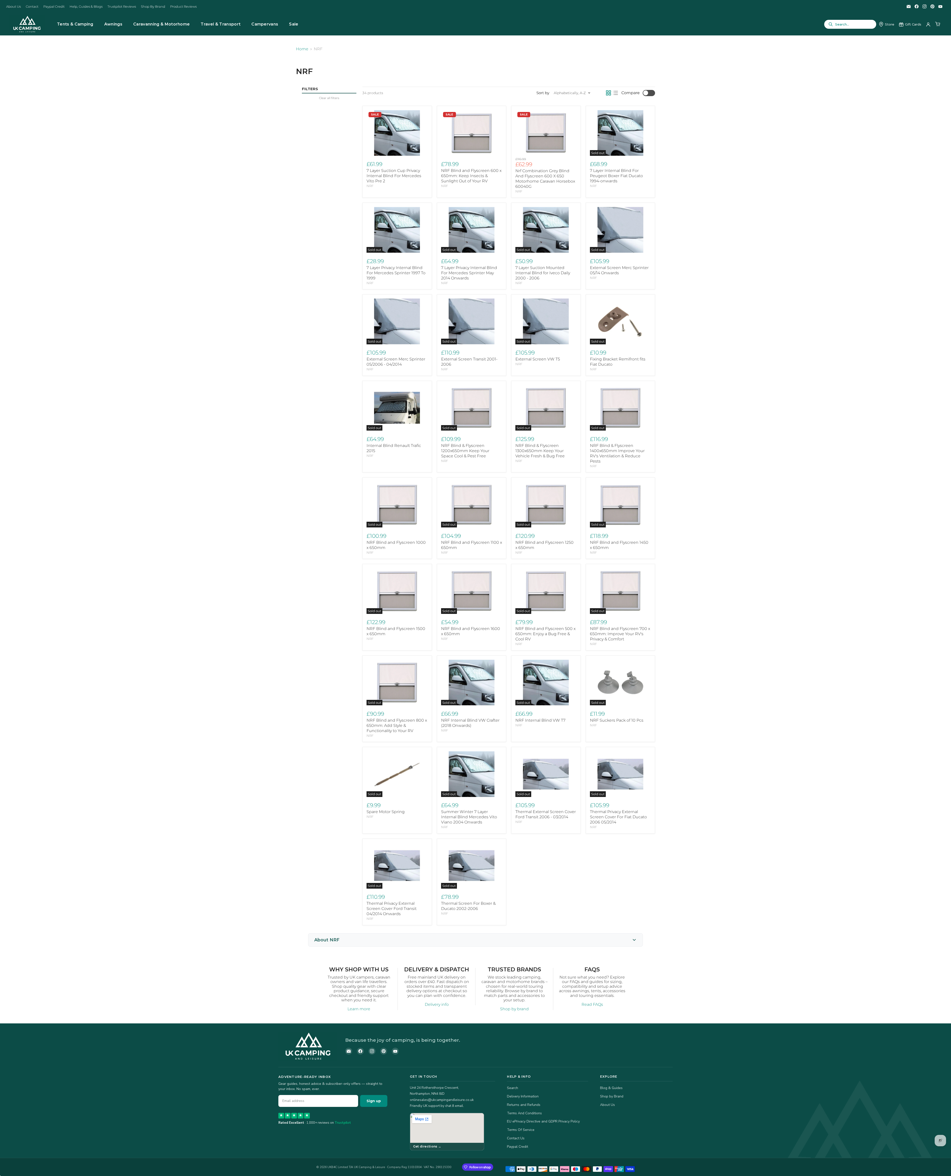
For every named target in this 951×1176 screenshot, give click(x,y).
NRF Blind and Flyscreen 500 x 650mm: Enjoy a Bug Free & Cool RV (545, 633)
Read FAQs (592, 1004)
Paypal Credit (54, 6)
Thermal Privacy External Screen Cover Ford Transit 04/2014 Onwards (392, 908)
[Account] (928, 24)
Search (512, 1088)
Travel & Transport (220, 24)
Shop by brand (514, 1009)
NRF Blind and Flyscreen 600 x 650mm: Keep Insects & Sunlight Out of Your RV (471, 175)
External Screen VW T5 (537, 359)
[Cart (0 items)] (937, 24)
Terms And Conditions (524, 1113)
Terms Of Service (520, 1129)
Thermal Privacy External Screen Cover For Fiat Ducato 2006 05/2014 (618, 816)
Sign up (374, 1101)
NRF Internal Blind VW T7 (540, 720)
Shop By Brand (153, 6)
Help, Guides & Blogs (86, 6)
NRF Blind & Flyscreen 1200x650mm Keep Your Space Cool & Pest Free (465, 450)
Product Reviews (183, 6)
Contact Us (516, 1138)
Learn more (358, 1009)
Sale (293, 24)
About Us (13, 6)
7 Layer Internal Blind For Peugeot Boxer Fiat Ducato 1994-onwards (616, 175)
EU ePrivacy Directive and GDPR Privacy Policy (543, 1121)
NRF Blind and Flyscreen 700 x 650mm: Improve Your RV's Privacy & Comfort (620, 633)
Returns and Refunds (523, 1104)
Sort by (542, 93)
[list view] (615, 92)
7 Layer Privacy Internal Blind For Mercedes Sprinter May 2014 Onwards (469, 272)
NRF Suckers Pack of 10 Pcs (616, 720)
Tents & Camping (75, 24)
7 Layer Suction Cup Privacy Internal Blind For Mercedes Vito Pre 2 (394, 175)
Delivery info (437, 1004)
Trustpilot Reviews (121, 6)
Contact (32, 6)
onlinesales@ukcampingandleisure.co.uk (442, 1099)
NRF (370, 186)
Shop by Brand (611, 1096)
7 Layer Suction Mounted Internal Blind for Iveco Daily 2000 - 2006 (542, 272)
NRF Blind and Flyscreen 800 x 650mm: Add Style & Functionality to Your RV (397, 725)
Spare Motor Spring (386, 811)
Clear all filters (329, 98)
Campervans (264, 24)
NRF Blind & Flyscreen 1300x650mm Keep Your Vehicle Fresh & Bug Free (540, 450)
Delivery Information (523, 1096)
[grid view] (608, 92)
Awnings (113, 24)
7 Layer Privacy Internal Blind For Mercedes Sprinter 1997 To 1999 (396, 272)
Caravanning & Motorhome (161, 24)
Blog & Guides (611, 1088)
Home (302, 49)
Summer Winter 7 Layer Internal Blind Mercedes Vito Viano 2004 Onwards (469, 816)
